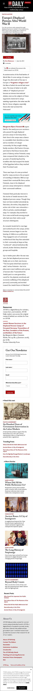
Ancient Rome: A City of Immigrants (13, 447)
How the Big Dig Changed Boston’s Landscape (16, 454)
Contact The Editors (9, 642)
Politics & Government (9, 422)
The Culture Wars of (15, 450)
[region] (16, 679)
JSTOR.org (5, 665)
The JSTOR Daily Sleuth (10, 652)
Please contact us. (8, 291)
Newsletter (27, 2)
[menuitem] (28, 2)
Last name (9, 367)
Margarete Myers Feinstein (12, 126)
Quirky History (9, 480)
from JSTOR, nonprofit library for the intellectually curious (16, 8)
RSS (4, 660)
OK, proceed (22, 688)
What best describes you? (13, 383)
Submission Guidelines (10, 647)
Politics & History (7, 14)
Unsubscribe (7, 650)
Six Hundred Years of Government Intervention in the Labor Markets (16, 427)
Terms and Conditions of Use (18, 665)
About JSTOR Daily (9, 640)
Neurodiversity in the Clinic (11, 457)
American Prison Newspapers (12, 657)
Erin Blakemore (9, 61)
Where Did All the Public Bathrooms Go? (15, 444)
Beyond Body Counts (14, 582)
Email (8, 375)
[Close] (31, 669)
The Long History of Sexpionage (14, 551)
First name (9, 359)
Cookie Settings (11, 687)
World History (9, 514)
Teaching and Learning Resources (14, 655)
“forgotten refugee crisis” (19, 82)
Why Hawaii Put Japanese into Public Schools (15, 597)
